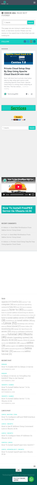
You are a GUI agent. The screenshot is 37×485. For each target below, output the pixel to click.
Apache (6, 302)
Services (18, 107)
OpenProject (12, 449)
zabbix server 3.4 (19, 351)
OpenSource (26, 329)
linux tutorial (14, 326)
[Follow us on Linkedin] (34, 41)
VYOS (15, 414)
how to (16, 309)
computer (7, 304)
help (12, 307)
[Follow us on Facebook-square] (25, 41)
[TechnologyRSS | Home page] (6, 2)
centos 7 (26, 302)
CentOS (4, 442)
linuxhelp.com (24, 324)
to (5, 334)
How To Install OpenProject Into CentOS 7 (17, 445)
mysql (17, 329)
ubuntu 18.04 (24, 340)
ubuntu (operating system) (20, 337)
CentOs (16, 301)
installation (11, 321)
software (14, 331)
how (19, 307)
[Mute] (30, 195)
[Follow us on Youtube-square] (31, 41)
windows (14, 343)
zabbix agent (12, 346)
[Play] (4, 195)
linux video (26, 326)
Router (10, 414)
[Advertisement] (19, 7)
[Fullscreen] (33, 195)
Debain (4, 364)
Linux (10, 323)
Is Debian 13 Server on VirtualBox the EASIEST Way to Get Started (16, 377)
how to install (28, 310)
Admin (5, 227)
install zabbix (24, 320)
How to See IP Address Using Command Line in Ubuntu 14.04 (17, 427)
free (15, 304)
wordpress (23, 343)
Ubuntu (4, 385)
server (6, 331)
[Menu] (34, 2)
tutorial (15, 334)
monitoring (7, 329)
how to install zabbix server (14, 318)
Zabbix (11, 385)
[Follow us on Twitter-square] (28, 41)
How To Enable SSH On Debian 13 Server (17, 367)
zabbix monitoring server (14, 349)
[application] (18, 187)
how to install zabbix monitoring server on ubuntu (22, 315)
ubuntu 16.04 (9, 340)
